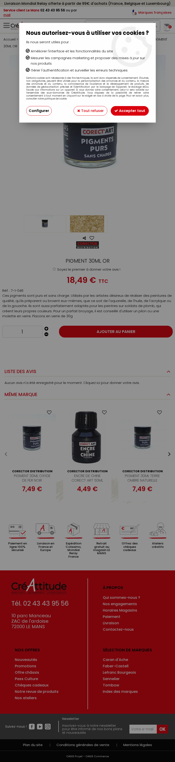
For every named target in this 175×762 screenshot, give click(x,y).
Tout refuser (92, 110)
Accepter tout (131, 110)
